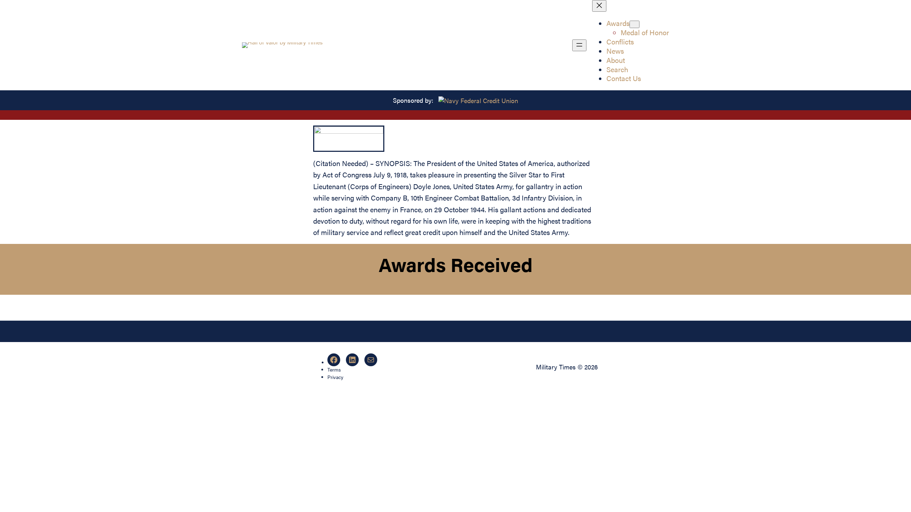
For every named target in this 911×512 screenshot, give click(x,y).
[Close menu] (599, 6)
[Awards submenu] (634, 24)
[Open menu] (579, 45)
